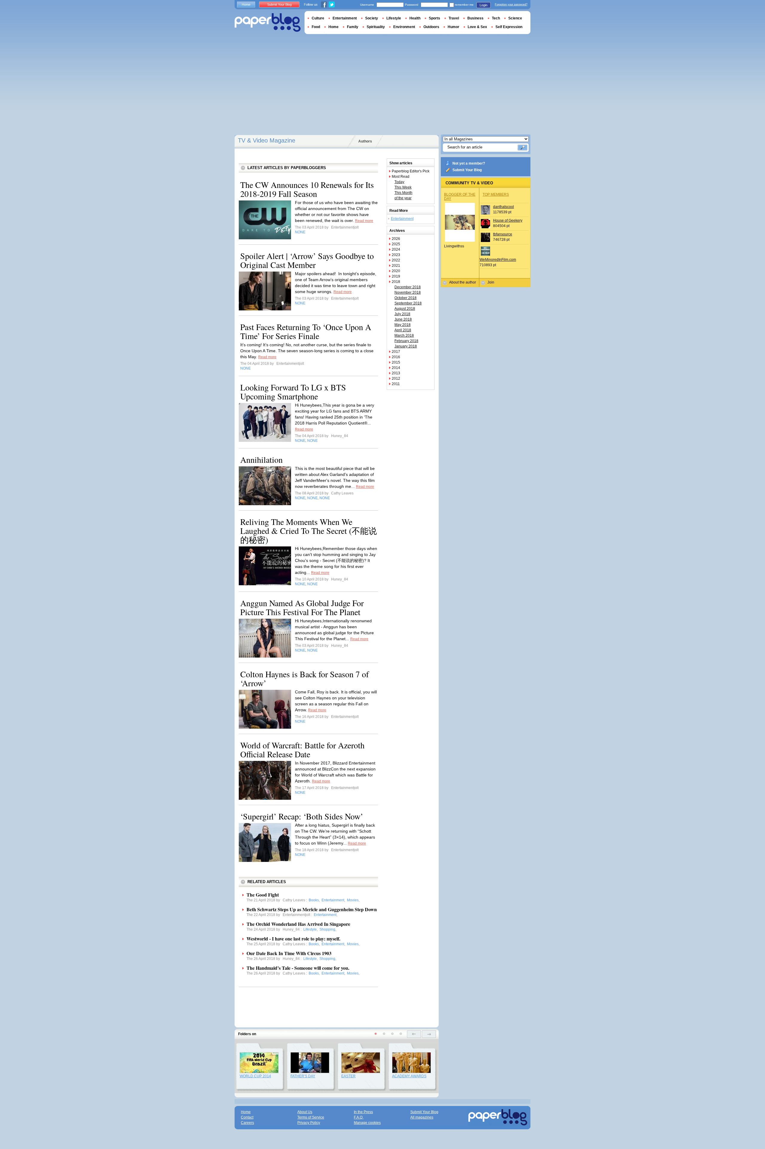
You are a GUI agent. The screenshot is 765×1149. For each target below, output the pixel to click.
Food (316, 27)
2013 (396, 373)
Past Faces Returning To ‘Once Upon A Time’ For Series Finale (305, 331)
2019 (396, 276)
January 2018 (405, 346)
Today (399, 182)
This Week (402, 187)
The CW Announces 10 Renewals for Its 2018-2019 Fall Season (307, 189)
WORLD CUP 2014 (255, 1076)
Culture (318, 18)
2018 (396, 282)
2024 (396, 249)
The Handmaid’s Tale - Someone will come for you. (298, 967)
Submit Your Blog (467, 170)
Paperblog (268, 22)
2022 (396, 260)
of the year (402, 198)
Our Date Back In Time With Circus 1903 (289, 953)
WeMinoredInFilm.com (498, 260)
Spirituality (376, 27)
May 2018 (402, 325)
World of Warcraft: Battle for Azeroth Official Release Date (302, 749)
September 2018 (408, 303)
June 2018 (403, 319)
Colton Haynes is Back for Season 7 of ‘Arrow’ (304, 678)
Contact (247, 1117)
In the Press (363, 1112)
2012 (396, 378)
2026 (396, 239)
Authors (365, 141)
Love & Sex (477, 27)
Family (352, 27)
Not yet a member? (468, 163)
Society (371, 18)
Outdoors (431, 27)
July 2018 (402, 314)
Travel (454, 18)
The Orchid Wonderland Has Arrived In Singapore (298, 923)
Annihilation (261, 459)
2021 (396, 265)
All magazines (421, 1117)
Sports (434, 18)
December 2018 (407, 287)
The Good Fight (263, 894)
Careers (247, 1123)
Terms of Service (310, 1117)
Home (246, 4)
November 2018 (407, 292)
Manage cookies (367, 1123)
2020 (396, 271)
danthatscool (503, 207)
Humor (453, 27)
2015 (396, 362)
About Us (304, 1112)
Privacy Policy (308, 1123)
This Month (403, 193)
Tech (496, 18)
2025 (396, 244)
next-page (429, 1034)
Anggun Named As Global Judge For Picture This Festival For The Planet (302, 607)
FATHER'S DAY (302, 1076)
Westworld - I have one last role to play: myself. (293, 938)
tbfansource (502, 234)
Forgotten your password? (511, 4)
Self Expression (508, 27)
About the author (462, 282)
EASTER (348, 1076)
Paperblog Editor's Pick (410, 171)
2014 (396, 368)
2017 (396, 352)
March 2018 (404, 335)
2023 (396, 255)
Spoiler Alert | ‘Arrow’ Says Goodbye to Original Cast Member (307, 260)
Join (490, 282)
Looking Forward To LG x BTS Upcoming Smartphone (293, 392)
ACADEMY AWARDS (409, 1076)
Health (414, 18)
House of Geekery (507, 220)
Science (515, 18)
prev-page (414, 1034)
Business (475, 18)
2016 (396, 357)
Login (483, 5)
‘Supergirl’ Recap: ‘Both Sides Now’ (301, 816)
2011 (396, 384)
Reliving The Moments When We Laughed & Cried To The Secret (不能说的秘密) (308, 530)
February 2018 (406, 341)
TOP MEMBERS (496, 194)
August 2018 (404, 309)
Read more (364, 221)
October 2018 (405, 298)
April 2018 (402, 330)
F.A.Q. (358, 1117)
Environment (404, 27)
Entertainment (402, 219)
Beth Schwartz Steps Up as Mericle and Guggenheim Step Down (312, 909)
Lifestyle (393, 18)
